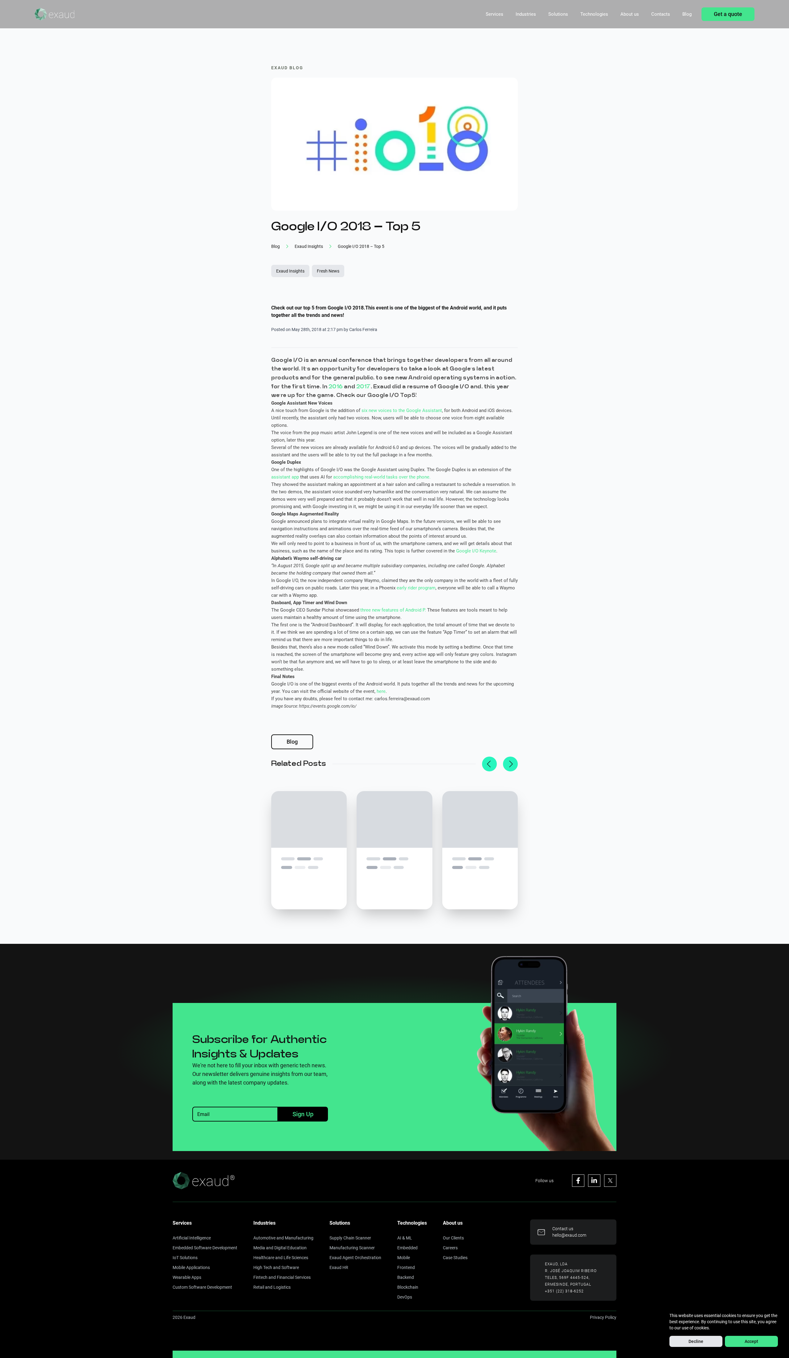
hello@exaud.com (569, 1235)
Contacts (660, 14)
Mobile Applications (191, 1267)
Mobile (403, 1257)
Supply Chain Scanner (350, 1237)
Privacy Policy (603, 1317)
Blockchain (407, 1287)
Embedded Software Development (205, 1247)
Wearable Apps (187, 1277)
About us (629, 14)
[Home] (54, 14)
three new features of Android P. (393, 610)
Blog (687, 14)
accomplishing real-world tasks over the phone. (382, 477)
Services (494, 14)
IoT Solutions (185, 1257)
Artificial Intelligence (192, 1237)
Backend (405, 1277)
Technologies (594, 14)
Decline (696, 1341)
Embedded (407, 1247)
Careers (450, 1247)
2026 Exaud (184, 1317)
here (381, 691)
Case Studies (455, 1257)
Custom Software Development (202, 1287)
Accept (751, 1341)
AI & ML (404, 1237)
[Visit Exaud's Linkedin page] (594, 1180)
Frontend (406, 1267)
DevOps (404, 1297)
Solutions (558, 14)
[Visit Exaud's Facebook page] (578, 1180)
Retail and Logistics (272, 1287)
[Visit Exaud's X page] (610, 1180)
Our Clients (453, 1237)
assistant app (285, 477)
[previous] (489, 764)
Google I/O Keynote (476, 551)
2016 (336, 386)
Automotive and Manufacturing (283, 1237)
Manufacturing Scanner (352, 1247)
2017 (363, 386)
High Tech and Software (276, 1267)
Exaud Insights (290, 271)
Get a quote (728, 14)
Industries (526, 14)
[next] (510, 764)
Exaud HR (338, 1267)
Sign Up (302, 1114)
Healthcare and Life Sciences (280, 1257)
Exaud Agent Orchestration (355, 1257)
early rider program (416, 588)
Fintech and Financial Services (282, 1277)
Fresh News (328, 271)
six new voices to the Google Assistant (402, 410)
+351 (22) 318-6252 (564, 1291)
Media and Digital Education (280, 1247)
